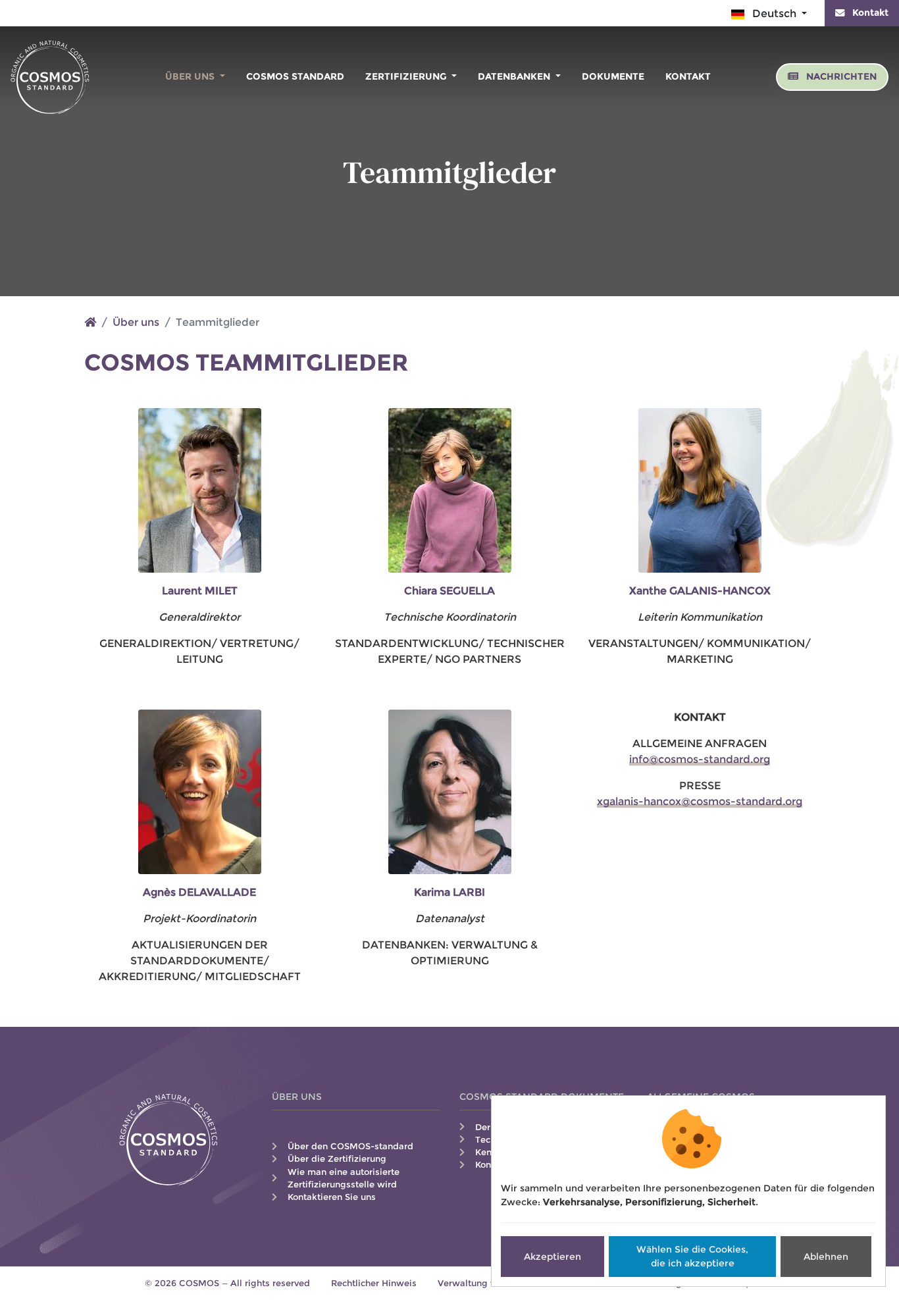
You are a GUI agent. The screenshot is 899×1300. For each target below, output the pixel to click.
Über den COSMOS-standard (350, 1146)
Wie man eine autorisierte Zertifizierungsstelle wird (343, 1178)
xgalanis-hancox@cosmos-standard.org (699, 801)
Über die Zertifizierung (337, 1159)
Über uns (191, 76)
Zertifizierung (407, 76)
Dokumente (613, 76)
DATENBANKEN (515, 76)
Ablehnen (826, 1256)
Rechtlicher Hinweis (374, 1283)
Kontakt (869, 12)
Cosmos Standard (295, 76)
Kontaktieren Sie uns (332, 1197)
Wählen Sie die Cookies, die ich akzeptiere (692, 1256)
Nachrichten (840, 76)
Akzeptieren (552, 1256)
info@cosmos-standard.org (699, 759)
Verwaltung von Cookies (490, 1283)
